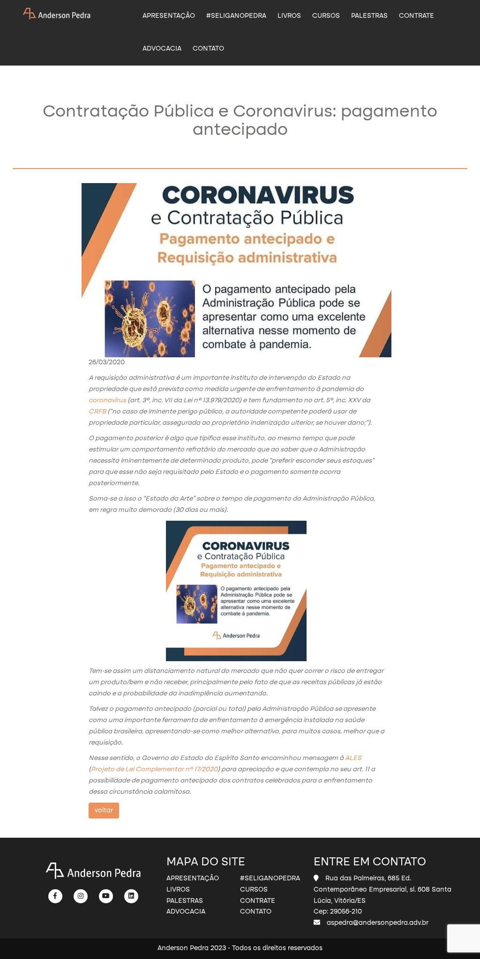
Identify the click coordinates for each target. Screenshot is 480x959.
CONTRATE (416, 16)
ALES (353, 758)
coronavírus (107, 400)
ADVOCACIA (161, 48)
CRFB (97, 411)
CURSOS (326, 16)
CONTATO (208, 48)
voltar (104, 810)
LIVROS (289, 16)
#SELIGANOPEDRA (236, 16)
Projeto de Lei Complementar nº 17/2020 (154, 769)
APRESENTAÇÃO (168, 16)
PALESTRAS (369, 16)
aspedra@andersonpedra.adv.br (377, 923)
